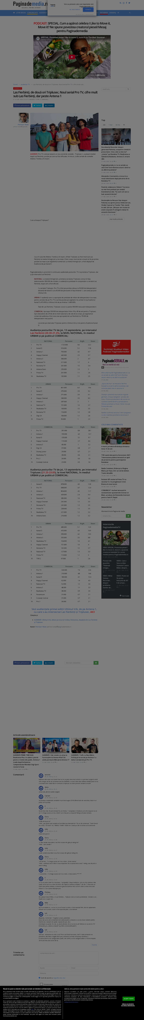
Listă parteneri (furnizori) (71, 1002)
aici (32, 1009)
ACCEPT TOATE (128, 999)
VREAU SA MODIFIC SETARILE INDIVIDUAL (128, 1004)
